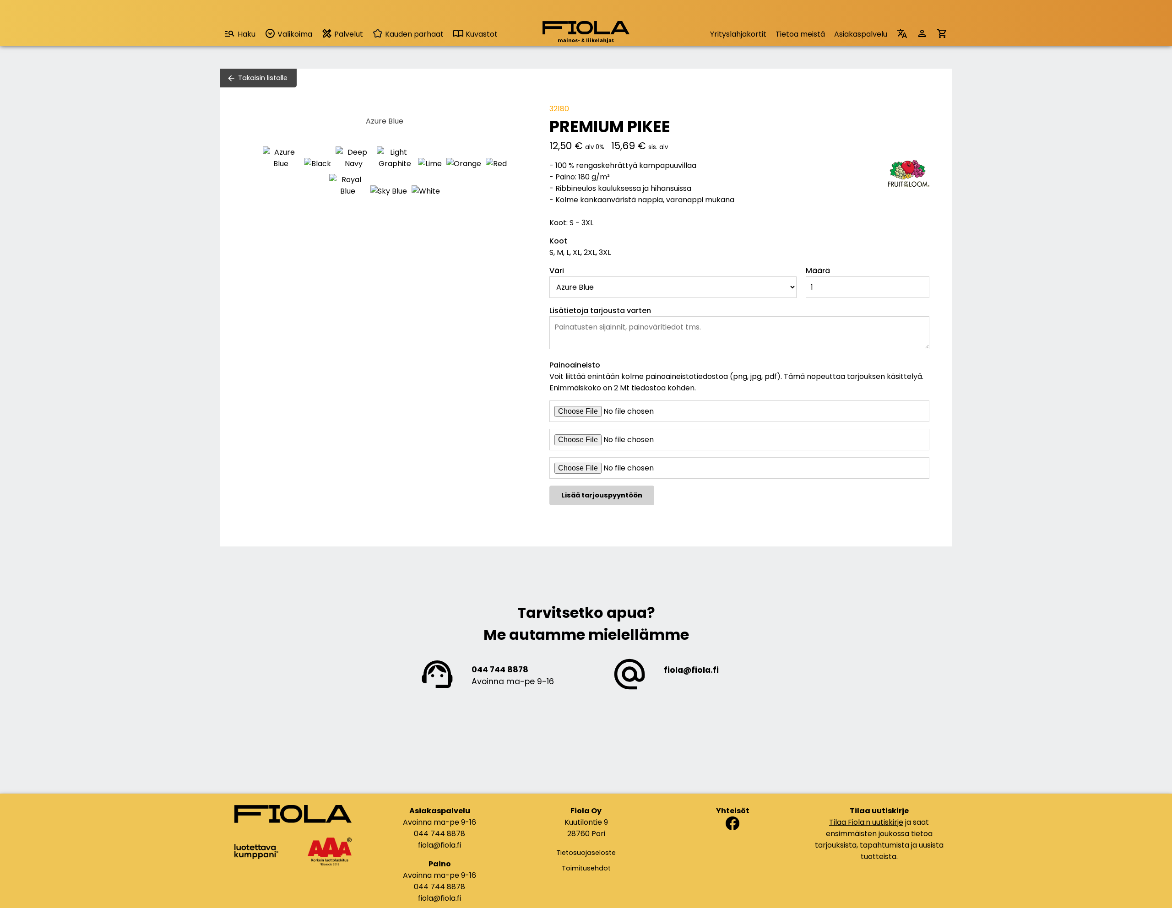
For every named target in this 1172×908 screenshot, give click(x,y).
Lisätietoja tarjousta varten (600, 310)
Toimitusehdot (586, 868)
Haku (246, 34)
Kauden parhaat (413, 34)
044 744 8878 (500, 669)
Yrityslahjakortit (738, 34)
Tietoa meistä (800, 34)
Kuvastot (481, 34)
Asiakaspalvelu (860, 34)
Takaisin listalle (263, 77)
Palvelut (347, 34)
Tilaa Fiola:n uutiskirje (866, 822)
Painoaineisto (574, 365)
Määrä (818, 270)
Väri (556, 270)
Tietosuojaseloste (586, 852)
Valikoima (294, 34)
